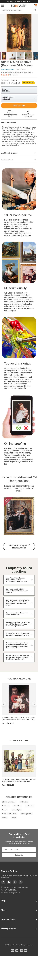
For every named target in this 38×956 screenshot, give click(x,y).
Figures (4, 810)
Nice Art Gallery (19, 5)
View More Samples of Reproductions (19, 546)
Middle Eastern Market (9, 814)
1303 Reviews (13, 75)
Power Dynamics (26, 814)
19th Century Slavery (8, 802)
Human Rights (16, 810)
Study (14, 817)
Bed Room (5, 806)
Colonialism (17, 806)
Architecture (24, 802)
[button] (6, 517)
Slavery (4, 817)
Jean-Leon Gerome (7, 69)
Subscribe (19, 855)
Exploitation (29, 806)
